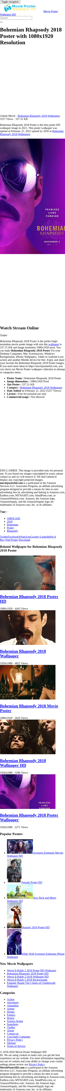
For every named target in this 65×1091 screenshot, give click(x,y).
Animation (13, 1005)
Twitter (4, 536)
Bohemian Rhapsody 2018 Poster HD (28, 973)
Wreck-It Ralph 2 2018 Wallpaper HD (28, 976)
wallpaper (53, 344)
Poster (10, 527)
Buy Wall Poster (9, 539)
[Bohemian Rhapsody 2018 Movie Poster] (27, 698)
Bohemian (12, 524)
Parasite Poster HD (31, 882)
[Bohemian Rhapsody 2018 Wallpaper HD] (27, 753)
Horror (10, 1018)
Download (24, 539)
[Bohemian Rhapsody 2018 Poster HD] (27, 589)
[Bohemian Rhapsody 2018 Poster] (32, 197)
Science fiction (15, 1021)
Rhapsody (12, 530)
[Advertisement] (32, 81)
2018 (9, 521)
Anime (10, 1008)
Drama (10, 1011)
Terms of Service (16, 1046)
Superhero (12, 1024)
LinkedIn (45, 536)
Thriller (11, 1027)
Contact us (13, 1033)
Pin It (53, 536)
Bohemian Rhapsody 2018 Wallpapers (39, 115)
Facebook (13, 536)
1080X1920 (13, 518)
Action (10, 999)
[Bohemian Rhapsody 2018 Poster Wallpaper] (27, 807)
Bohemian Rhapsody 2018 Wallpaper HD (23, 763)
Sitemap (11, 1043)
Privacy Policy (15, 1039)
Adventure (13, 1002)
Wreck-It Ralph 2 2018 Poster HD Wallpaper (31, 970)
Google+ (35, 536)
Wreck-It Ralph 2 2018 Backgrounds (27, 979)
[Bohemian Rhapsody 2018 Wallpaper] (27, 643)
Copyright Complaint (18, 1036)
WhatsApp (24, 536)
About (10, 1030)
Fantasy (11, 1014)
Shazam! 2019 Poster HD (35, 927)
